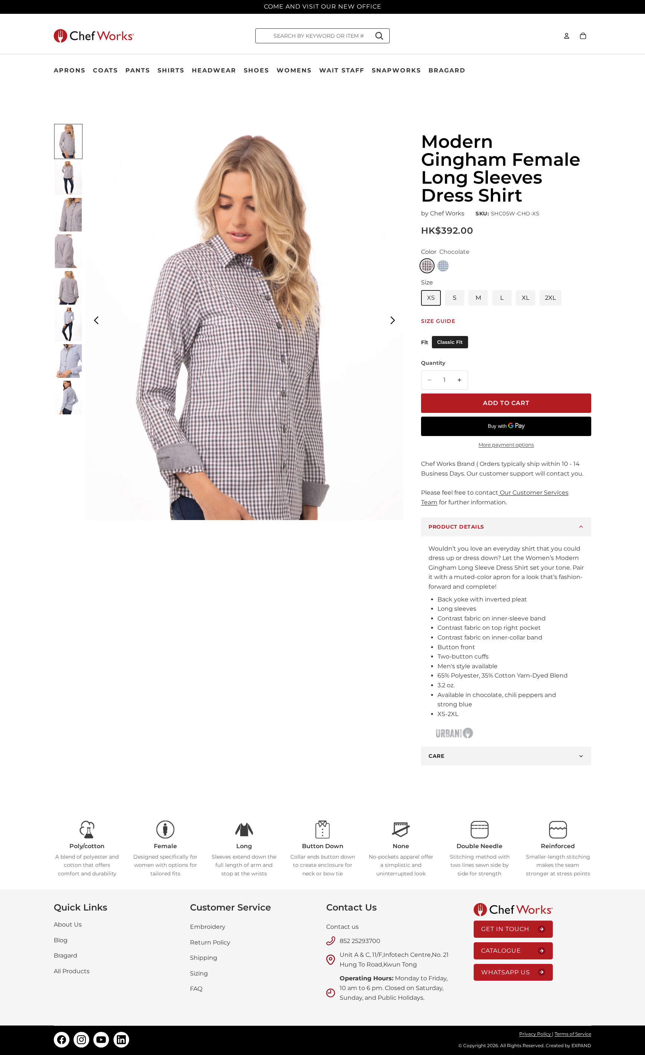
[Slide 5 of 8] (68, 288)
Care (436, 756)
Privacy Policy (535, 1034)
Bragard (65, 955)
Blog (61, 940)
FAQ (196, 989)
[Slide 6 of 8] (68, 324)
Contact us (342, 926)
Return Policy (210, 942)
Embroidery (207, 926)
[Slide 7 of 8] (68, 361)
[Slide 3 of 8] (68, 214)
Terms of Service (573, 1034)
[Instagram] (81, 1039)
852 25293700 (360, 940)
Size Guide (438, 321)
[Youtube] (101, 1039)
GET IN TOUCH (505, 929)
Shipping (203, 957)
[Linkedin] (121, 1039)
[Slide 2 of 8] (68, 178)
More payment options (506, 445)
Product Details (456, 526)
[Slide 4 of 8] (68, 251)
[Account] (566, 36)
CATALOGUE (501, 950)
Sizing (199, 973)
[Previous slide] (94, 322)
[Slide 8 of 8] (68, 397)
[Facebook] (61, 1039)
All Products (72, 971)
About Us (68, 924)
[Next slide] (394, 322)
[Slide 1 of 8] (68, 141)
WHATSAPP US (505, 972)
